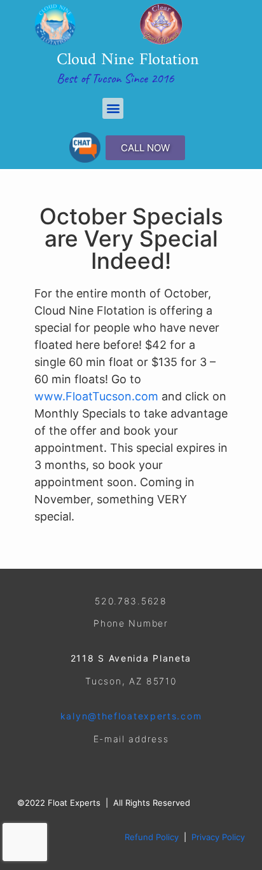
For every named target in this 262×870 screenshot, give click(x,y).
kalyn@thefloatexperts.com (131, 715)
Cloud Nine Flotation (128, 60)
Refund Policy (152, 837)
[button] (112, 108)
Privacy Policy (218, 837)
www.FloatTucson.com (98, 396)
